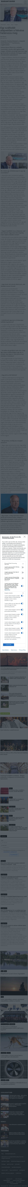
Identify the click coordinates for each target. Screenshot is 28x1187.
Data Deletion (5, 650)
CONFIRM (8, 644)
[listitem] (14, 564)
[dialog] (14, 593)
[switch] (22, 567)
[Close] (25, 537)
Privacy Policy (22, 650)
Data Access (14, 650)
